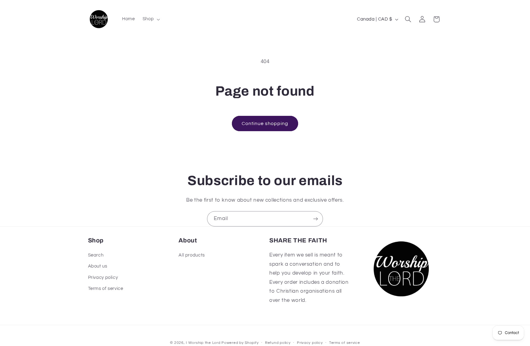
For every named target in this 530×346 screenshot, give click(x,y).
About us (97, 266)
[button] (150, 19)
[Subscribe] (316, 218)
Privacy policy (103, 277)
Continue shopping (265, 123)
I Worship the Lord (203, 342)
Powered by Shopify (240, 342)
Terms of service (105, 289)
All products (192, 255)
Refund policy (278, 342)
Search (96, 255)
